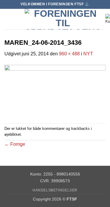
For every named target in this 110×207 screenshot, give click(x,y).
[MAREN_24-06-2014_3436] (55, 90)
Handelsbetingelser (55, 190)
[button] (7, 19)
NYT (88, 53)
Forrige (14, 144)
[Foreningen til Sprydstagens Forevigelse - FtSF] (63, 19)
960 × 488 (69, 53)
